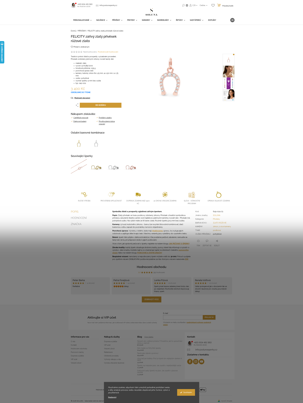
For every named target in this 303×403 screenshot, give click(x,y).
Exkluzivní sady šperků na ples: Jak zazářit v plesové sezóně (157, 371)
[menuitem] (82, 20)
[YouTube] (201, 361)
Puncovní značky (77, 352)
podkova (217, 230)
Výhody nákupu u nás (112, 359)
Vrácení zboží (76, 363)
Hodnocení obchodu (151, 267)
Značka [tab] (76, 224)
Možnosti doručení (82, 98)
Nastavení (112, 397)
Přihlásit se (209, 317)
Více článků (148, 337)
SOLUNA (216, 215)
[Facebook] (190, 361)
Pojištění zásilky (105, 118)
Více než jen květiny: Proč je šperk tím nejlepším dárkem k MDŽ (159, 359)
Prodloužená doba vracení (107, 122)
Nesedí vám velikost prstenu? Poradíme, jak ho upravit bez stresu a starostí (159, 342)
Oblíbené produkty (111, 356)
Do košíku (100, 105)
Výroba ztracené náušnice (114, 363)
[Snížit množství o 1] (78, 106)
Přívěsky (216, 219)
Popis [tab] (74, 211)
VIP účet (74, 359)
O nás (73, 341)
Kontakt (74, 345)
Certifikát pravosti (80, 118)
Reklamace (108, 352)
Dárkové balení (79, 121)
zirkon (215, 226)
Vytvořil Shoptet (226, 401)
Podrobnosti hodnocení (108, 52)
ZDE (186, 259)
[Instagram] (195, 361)
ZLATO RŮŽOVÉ (219, 223)
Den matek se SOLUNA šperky (149, 348)
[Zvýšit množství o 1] (78, 104)
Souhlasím (187, 392)
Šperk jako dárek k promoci (147, 353)
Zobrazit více (151, 299)
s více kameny (225, 226)
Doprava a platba (77, 356)
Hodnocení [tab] (79, 217)
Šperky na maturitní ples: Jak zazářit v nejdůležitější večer (159, 365)
